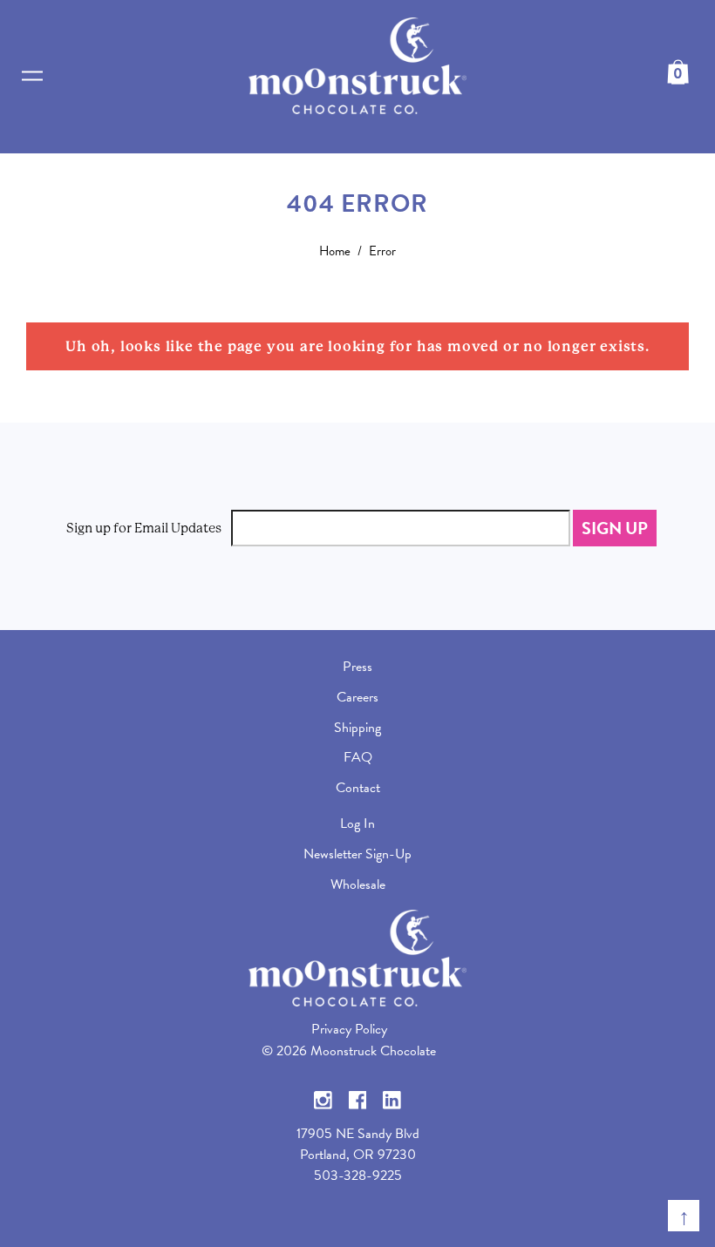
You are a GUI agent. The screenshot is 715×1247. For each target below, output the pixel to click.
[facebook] (358, 1098)
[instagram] (323, 1098)
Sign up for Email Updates (143, 528)
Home (335, 251)
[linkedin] (392, 1098)
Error (382, 251)
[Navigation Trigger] (32, 76)
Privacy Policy (349, 1029)
